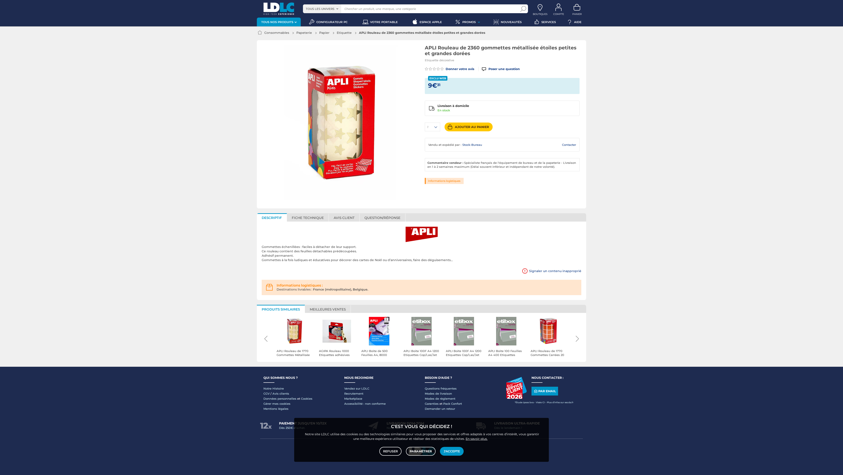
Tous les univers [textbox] (320, 9)
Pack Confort (452, 403)
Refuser (390, 451)
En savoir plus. (477, 439)
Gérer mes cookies (276, 403)
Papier (324, 33)
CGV (266, 393)
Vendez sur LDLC (356, 388)
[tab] (382, 217)
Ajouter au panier (472, 127)
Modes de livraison (438, 393)
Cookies (306, 398)
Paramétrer (421, 451)
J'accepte (452, 451)
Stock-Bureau (472, 144)
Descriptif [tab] (272, 218)
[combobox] (322, 8)
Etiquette (344, 33)
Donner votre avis (459, 69)
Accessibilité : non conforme (365, 403)
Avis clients (280, 393)
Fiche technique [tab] (308, 218)
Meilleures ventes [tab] (328, 309)
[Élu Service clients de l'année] (516, 398)
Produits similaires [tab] (281, 309)
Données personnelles (279, 398)
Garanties (432, 403)
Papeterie (304, 33)
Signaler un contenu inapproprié (555, 271)
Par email (547, 391)
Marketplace (353, 398)
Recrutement (353, 393)
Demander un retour (440, 408)
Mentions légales (275, 408)
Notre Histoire (273, 388)
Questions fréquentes (441, 388)
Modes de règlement (440, 398)
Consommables (276, 33)
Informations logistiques (444, 180)
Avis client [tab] (344, 218)
